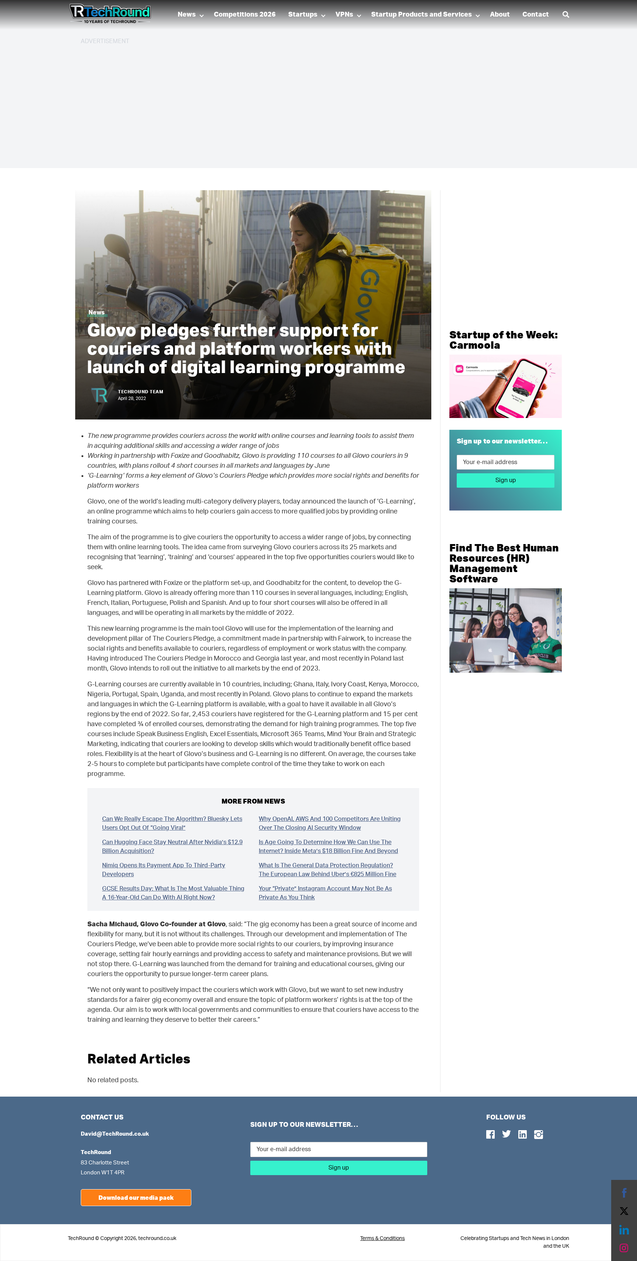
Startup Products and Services (421, 14)
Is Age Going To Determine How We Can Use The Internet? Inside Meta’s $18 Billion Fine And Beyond (328, 846)
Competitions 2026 (245, 14)
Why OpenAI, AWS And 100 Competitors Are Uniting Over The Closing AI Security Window (330, 823)
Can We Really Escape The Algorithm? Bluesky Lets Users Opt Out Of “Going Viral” (172, 823)
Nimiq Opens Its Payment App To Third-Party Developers (163, 870)
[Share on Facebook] (624, 1192)
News (187, 14)
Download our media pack (136, 1197)
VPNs (344, 14)
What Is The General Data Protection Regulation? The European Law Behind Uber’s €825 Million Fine (327, 870)
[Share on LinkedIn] (624, 1229)
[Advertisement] (302, 103)
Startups (302, 14)
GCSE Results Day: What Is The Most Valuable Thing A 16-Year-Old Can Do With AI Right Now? (173, 893)
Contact (535, 14)
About (500, 14)
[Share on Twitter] (624, 1211)
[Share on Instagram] (624, 1248)
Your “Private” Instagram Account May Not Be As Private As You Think (325, 893)
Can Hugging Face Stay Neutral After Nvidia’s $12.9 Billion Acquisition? (172, 846)
